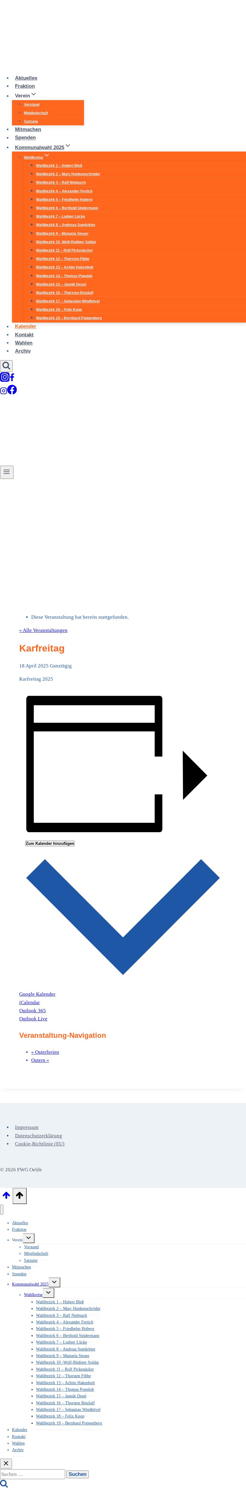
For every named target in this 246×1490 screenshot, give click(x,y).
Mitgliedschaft (36, 113)
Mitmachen (28, 129)
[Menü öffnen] (7, 472)
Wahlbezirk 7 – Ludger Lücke (60, 216)
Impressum (26, 1127)
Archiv (23, 351)
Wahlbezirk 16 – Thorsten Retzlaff (64, 293)
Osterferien (45, 1052)
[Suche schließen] (6, 1464)
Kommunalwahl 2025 (30, 1284)
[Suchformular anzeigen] (6, 366)
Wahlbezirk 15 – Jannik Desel (61, 284)
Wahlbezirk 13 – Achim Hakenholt (64, 267)
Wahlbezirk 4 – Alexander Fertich (64, 191)
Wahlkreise (33, 1294)
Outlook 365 (32, 1010)
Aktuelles (26, 78)
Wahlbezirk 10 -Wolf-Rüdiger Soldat (66, 242)
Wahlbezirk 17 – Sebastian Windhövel (68, 301)
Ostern (40, 1060)
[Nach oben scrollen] (6, 1197)
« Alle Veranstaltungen (43, 630)
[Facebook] (12, 379)
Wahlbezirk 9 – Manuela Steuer (62, 233)
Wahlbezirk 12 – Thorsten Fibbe (62, 259)
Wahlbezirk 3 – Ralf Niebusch (61, 182)
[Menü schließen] (1, 1210)
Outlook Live (33, 1019)
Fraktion (25, 86)
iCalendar (29, 1002)
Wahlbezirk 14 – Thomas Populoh (64, 276)
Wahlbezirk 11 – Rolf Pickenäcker (64, 250)
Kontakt (24, 335)
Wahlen (23, 343)
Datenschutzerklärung (38, 1136)
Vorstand (31, 105)
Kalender (25, 327)
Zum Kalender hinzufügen (50, 843)
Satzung (31, 121)
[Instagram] (5, 379)
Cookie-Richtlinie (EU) (39, 1144)
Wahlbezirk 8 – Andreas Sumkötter (65, 225)
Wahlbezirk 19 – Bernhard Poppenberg (69, 318)
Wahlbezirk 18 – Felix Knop (59, 310)
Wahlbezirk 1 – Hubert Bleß (59, 166)
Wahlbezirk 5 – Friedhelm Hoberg (64, 200)
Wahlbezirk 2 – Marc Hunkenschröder (68, 174)
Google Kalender (37, 994)
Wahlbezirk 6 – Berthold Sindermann (67, 208)
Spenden (25, 138)
